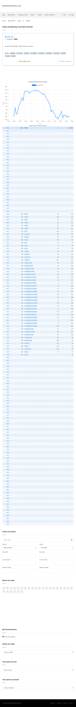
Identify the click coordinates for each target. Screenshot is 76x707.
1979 (7, 240)
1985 (7, 222)
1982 (7, 231)
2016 (7, 133)
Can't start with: (6, 559)
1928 (7, 386)
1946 (7, 334)
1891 (7, 492)
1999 (7, 182)
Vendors (39, 15)
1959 (7, 297)
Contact (71, 703)
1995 (7, 194)
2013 (7, 142)
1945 (7, 337)
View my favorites (9, 637)
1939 (7, 354)
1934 (7, 369)
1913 (7, 429)
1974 (7, 254)
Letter (19, 20)
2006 (7, 162)
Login (72, 15)
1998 (7, 185)
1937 (7, 360)
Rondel (13, 56)
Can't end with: (43, 559)
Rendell (7, 56)
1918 (7, 415)
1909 (7, 441)
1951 (7, 320)
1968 (7, 271)
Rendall (63, 53)
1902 (7, 461)
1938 (7, 357)
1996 (7, 191)
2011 (7, 148)
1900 (7, 466)
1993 (7, 199)
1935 (7, 366)
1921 (7, 406)
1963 (7, 286)
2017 (7, 130)
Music (32, 15)
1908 (7, 443)
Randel (42, 53)
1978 (7, 242)
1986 (7, 220)
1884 (7, 512)
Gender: (4, 544)
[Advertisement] (38, 73)
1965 (7, 280)
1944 (7, 340)
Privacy (59, 703)
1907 (7, 446)
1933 (7, 372)
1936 (7, 363)
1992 (7, 202)
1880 (7, 524)
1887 (7, 504)
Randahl (12, 53)
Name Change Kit (50, 15)
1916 (7, 421)
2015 (7, 136)
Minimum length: (6, 567)
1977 (7, 245)
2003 (7, 171)
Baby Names (11, 15)
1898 (7, 472)
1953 (7, 314)
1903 (7, 458)
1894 (7, 484)
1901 (7, 464)
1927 (7, 389)
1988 (7, 214)
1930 (7, 380)
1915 (7, 423)
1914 (7, 426)
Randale (26, 53)
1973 (7, 257)
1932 (7, 375)
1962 (7, 288)
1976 (7, 248)
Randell (8, 37)
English (10, 39)
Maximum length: (44, 567)
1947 (7, 332)
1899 (7, 469)
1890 (7, 495)
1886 (7, 507)
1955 (7, 309)
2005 (7, 165)
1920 (7, 409)
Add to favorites (65, 61)
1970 (7, 265)
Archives (52, 703)
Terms (64, 703)
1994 (7, 197)
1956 (7, 306)
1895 (7, 481)
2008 (7, 156)
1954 (7, 311)
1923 (7, 400)
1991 (7, 205)
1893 (7, 487)
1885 (7, 510)
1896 (7, 478)
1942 (7, 346)
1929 (7, 383)
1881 (7, 521)
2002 (7, 174)
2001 (7, 176)
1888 (7, 501)
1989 (7, 211)
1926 (7, 392)
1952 (7, 317)
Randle (50, 53)
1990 (7, 208)
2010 (7, 151)
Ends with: (42, 552)
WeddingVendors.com (11, 6)
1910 (7, 438)
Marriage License (23, 15)
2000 (7, 179)
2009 (7, 153)
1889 (7, 498)
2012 (7, 145)
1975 (7, 251)
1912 (7, 432)
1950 (7, 323)
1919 (7, 412)
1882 (7, 518)
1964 (7, 283)
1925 (7, 395)
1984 (7, 225)
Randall (34, 53)
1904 (7, 455)
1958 (7, 300)
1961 (7, 291)
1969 (7, 268)
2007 (7, 159)
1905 (7, 452)
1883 (7, 515)
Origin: (41, 544)
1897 (7, 475)
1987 (7, 217)
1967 (7, 274)
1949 (7, 326)
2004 (7, 168)
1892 (7, 489)
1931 (7, 377)
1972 (7, 260)
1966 (7, 277)
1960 (7, 294)
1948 (7, 329)
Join (65, 15)
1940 (7, 352)
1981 (7, 234)
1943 (7, 343)
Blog (3, 15)
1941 (7, 349)
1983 (7, 228)
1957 (7, 303)
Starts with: (5, 552)
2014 (7, 139)
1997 (7, 188)
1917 (7, 418)
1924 (7, 398)
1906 (7, 449)
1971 (7, 263)
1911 (7, 435)
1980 (7, 237)
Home (4, 20)
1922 (7, 403)
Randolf (57, 53)
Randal (20, 53)
